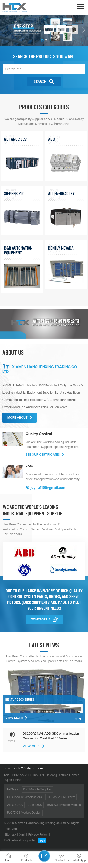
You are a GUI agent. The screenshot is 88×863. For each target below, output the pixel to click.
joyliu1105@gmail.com (48, 488)
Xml (22, 835)
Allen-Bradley (61, 193)
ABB (51, 139)
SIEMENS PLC (14, 193)
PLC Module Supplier (37, 789)
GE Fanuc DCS (15, 139)
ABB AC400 (15, 805)
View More (14, 718)
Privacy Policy (38, 835)
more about (17, 418)
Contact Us (40, 619)
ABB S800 (35, 805)
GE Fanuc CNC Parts (61, 797)
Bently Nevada (61, 247)
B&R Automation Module (64, 805)
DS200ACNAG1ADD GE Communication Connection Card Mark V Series (51, 736)
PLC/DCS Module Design (24, 813)
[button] (42, 40)
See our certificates (43, 455)
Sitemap (10, 835)
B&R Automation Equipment (18, 250)
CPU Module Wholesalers (24, 797)
